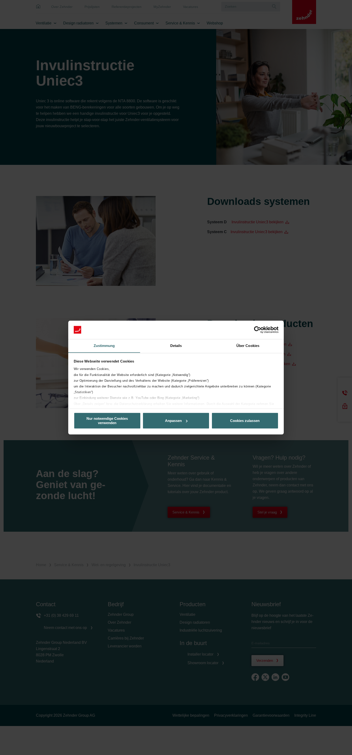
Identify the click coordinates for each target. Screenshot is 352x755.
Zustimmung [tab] (104, 346)
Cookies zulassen (245, 421)
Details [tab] (176, 346)
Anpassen (173, 421)
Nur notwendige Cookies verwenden (107, 420)
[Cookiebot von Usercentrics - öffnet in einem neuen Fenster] (257, 329)
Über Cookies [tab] (247, 346)
